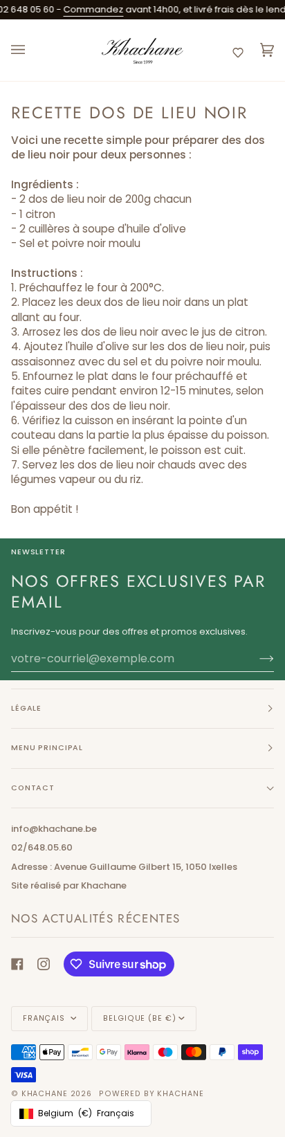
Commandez (87, 9)
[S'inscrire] (255, 659)
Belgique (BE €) (139, 1018)
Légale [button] (26, 708)
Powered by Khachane (151, 1094)
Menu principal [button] (47, 748)
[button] (238, 52)
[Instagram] (43, 964)
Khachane (44, 1094)
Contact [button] (33, 788)
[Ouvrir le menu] (32, 50)
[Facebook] (17, 964)
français (45, 1018)
